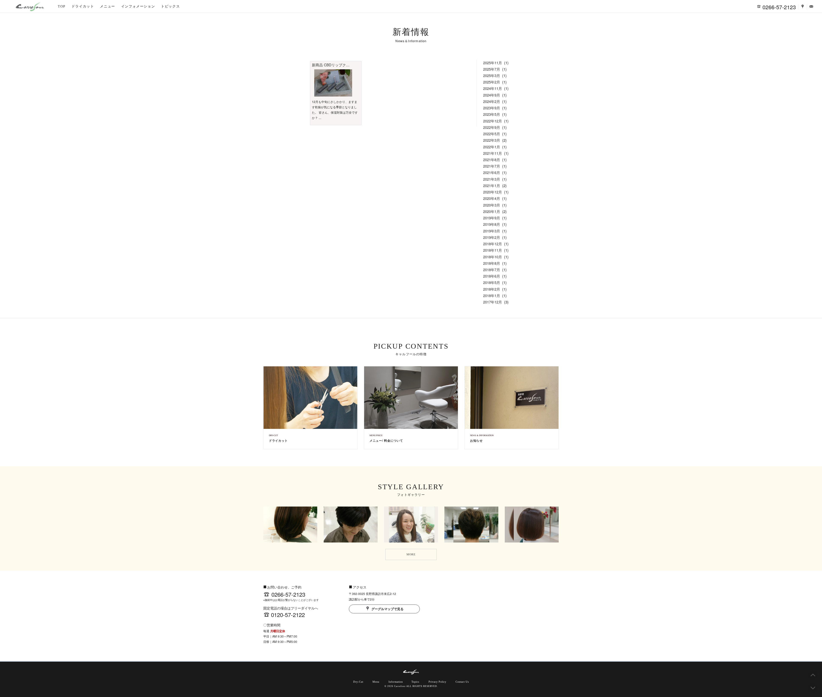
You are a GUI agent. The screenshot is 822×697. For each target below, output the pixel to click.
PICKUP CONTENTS (411, 346)
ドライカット (82, 6)
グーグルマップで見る (387, 608)
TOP (62, 6)
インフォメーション (138, 6)
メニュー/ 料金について (386, 440)
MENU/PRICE (376, 435)
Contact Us (462, 681)
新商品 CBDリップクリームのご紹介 (341, 64)
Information (396, 681)
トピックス (170, 6)
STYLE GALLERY (411, 487)
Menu (375, 681)
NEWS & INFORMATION (482, 435)
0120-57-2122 (288, 614)
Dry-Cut (358, 681)
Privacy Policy (437, 681)
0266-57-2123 (288, 594)
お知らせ (476, 440)
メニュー (107, 6)
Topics (415, 681)
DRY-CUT (273, 435)
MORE (411, 554)
